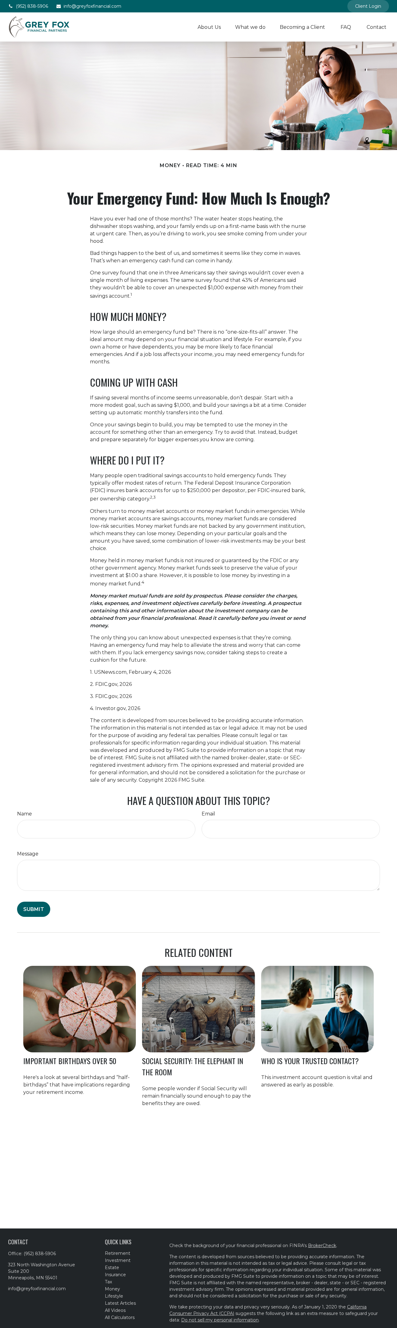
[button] (209, 27)
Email (208, 814)
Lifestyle (114, 1296)
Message (27, 854)
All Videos (115, 1310)
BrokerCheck (322, 1245)
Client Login (368, 6)
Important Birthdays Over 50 (69, 1060)
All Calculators (120, 1317)
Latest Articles (120, 1303)
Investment (118, 1260)
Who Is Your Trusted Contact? (310, 1060)
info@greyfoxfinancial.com (92, 6)
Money (112, 1289)
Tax (108, 1282)
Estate (112, 1267)
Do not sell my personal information (220, 1320)
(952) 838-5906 (32, 6)
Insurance (115, 1274)
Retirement (117, 1253)
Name (24, 814)
